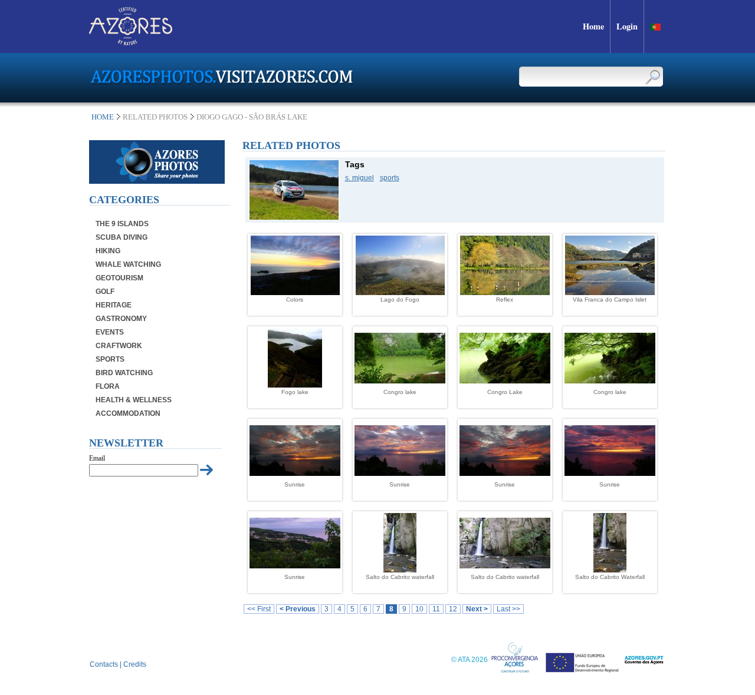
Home (102, 116)
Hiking (108, 251)
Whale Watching (128, 264)
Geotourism (119, 278)
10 (419, 609)
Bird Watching (124, 373)
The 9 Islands (122, 224)
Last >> (508, 609)
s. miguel (359, 178)
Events (110, 332)
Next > (477, 609)
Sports (110, 359)
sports (389, 178)
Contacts (104, 664)
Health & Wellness (134, 400)
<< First (259, 609)
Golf (105, 291)
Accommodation (128, 413)
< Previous (298, 609)
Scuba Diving (121, 237)
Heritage (114, 305)
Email (97, 458)
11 (436, 609)
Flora (108, 386)
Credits (134, 664)
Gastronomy (121, 319)
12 (453, 609)
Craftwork (119, 346)
